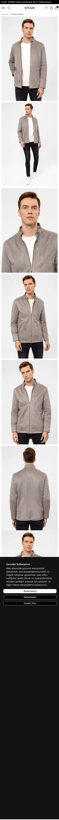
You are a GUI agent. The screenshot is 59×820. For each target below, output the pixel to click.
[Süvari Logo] (29, 7)
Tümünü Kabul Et (30, 591)
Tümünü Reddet (30, 597)
